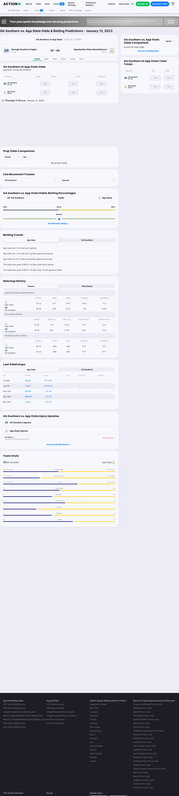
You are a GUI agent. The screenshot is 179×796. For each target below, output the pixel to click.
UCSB (27, 402)
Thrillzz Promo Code (141, 784)
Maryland (94, 715)
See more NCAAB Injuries (58, 444)
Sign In (173, 4)
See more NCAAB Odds (148, 51)
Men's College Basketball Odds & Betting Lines (23, 715)
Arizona (93, 719)
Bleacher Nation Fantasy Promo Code (149, 769)
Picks (55, 59)
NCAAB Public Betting (57, 223)
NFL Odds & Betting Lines (14, 704)
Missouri (93, 757)
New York (94, 708)
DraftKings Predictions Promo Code (148, 731)
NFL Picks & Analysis (55, 704)
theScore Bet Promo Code (144, 746)
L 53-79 (48, 396)
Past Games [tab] (87, 286)
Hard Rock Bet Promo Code (145, 753)
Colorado (94, 723)
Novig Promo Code (141, 727)
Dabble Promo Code (142, 765)
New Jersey (95, 727)
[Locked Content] (59, 219)
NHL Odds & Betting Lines (14, 727)
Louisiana (94, 712)
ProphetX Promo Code (142, 734)
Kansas (93, 750)
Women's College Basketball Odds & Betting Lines (24, 719)
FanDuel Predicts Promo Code (146, 719)
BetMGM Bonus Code (142, 708)
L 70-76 (48, 391)
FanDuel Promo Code (142, 742)
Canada (93, 761)
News (46, 59)
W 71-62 (48, 380)
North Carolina (96, 753)
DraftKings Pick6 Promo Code (146, 761)
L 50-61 (48, 402)
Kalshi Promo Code (141, 723)
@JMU (28, 380)
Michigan (93, 738)
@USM (28, 391)
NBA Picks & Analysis (55, 708)
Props (63, 59)
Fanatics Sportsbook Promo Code (147, 704)
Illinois (92, 734)
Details (37, 59)
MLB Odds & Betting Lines (14, 723)
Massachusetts (96, 746)
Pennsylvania (95, 731)
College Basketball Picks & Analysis (61, 715)
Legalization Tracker (98, 704)
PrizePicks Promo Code (143, 787)
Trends (72, 59)
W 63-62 (48, 386)
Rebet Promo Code (141, 776)
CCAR (27, 386)
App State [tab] (31, 240)
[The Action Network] (12, 4)
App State (107, 197)
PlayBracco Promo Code (143, 780)
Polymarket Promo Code (143, 715)
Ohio (92, 742)
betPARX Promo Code (142, 750)
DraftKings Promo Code (143, 738)
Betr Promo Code (140, 772)
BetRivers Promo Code (143, 757)
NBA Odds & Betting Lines (14, 708)
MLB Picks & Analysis (55, 719)
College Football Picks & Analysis (60, 712)
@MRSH (28, 396)
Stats (81, 59)
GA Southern (17, 197)
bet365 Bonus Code (141, 712)
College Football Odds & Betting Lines (19, 712)
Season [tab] (31, 286)
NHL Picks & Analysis (55, 723)
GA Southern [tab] (87, 240)
